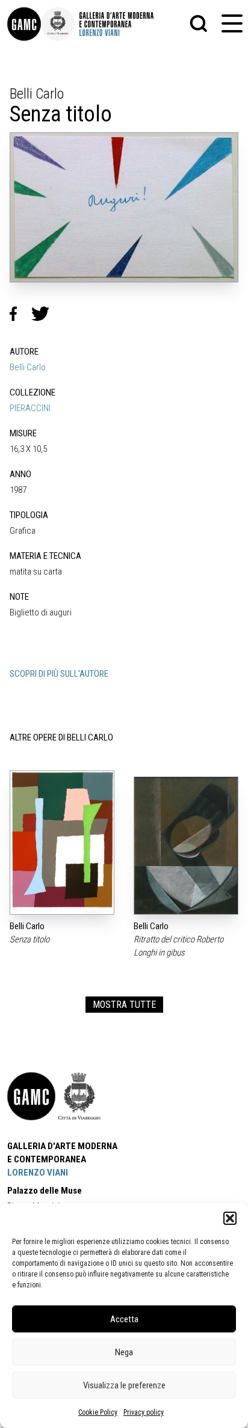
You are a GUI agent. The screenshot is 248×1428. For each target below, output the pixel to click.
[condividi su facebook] (20, 314)
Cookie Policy (97, 1412)
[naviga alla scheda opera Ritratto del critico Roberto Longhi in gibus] (186, 845)
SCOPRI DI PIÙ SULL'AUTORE (59, 673)
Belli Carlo (28, 367)
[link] (24, 24)
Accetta (124, 1319)
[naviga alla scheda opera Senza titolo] (62, 842)
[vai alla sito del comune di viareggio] (79, 1096)
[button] (230, 1218)
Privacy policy (143, 1412)
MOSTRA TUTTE (124, 1004)
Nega (124, 1352)
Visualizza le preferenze (124, 1385)
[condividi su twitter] (45, 314)
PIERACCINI (30, 408)
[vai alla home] (31, 1096)
